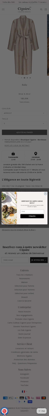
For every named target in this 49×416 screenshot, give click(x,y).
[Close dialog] (45, 193)
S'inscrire (32, 216)
